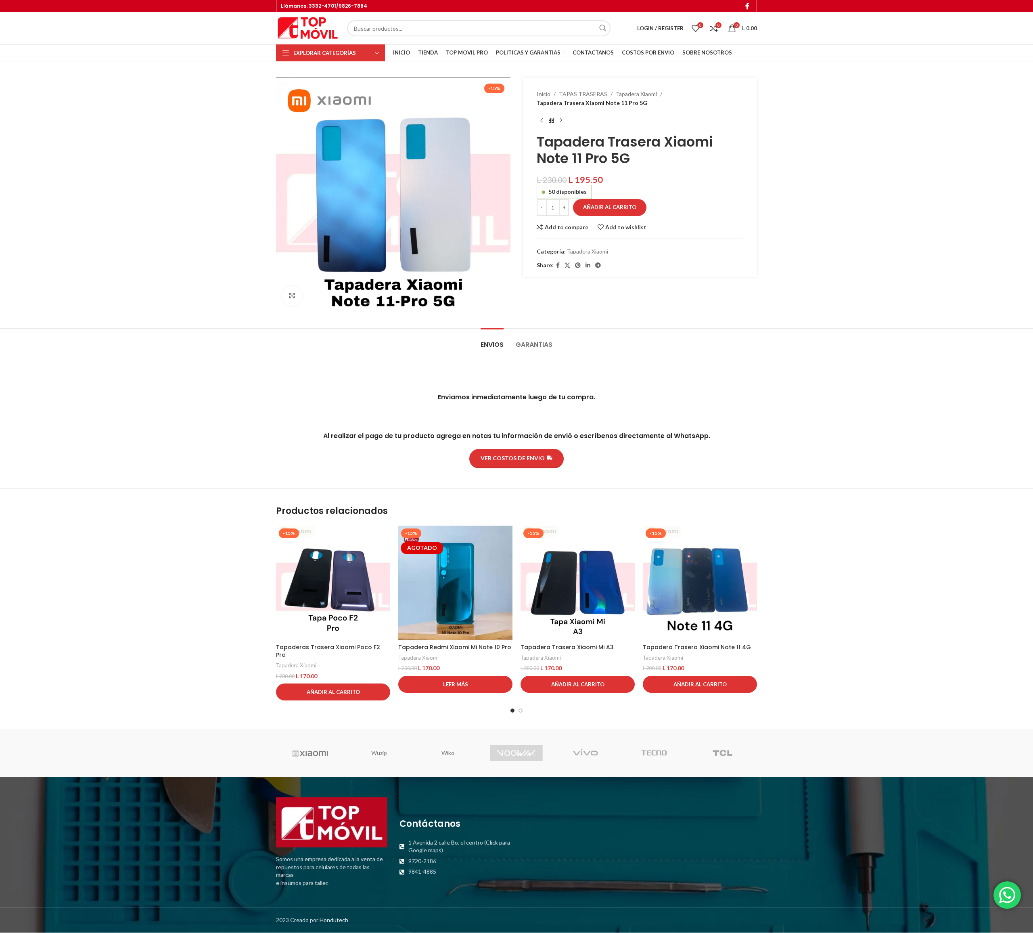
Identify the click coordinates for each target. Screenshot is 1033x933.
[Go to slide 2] (521, 711)
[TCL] (722, 753)
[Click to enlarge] (292, 296)
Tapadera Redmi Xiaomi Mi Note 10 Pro (454, 647)
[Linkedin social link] (588, 265)
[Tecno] (653, 753)
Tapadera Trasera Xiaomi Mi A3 (567, 647)
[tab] (492, 340)
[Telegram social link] (598, 265)
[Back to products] (551, 121)
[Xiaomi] (310, 753)
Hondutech (334, 919)
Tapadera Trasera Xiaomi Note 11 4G (697, 647)
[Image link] (331, 821)
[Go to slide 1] (512, 711)
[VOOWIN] (516, 753)
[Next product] (561, 121)
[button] (333, 692)
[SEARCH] (602, 28)
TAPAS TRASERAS (583, 93)
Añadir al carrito (609, 207)
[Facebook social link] (747, 6)
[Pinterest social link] (578, 265)
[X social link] (567, 265)
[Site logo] (307, 27)
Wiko (447, 752)
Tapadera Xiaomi (636, 93)
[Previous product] (541, 121)
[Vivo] (585, 753)
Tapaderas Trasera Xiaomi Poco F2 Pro (328, 651)
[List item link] (455, 846)
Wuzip (379, 752)
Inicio (543, 93)
